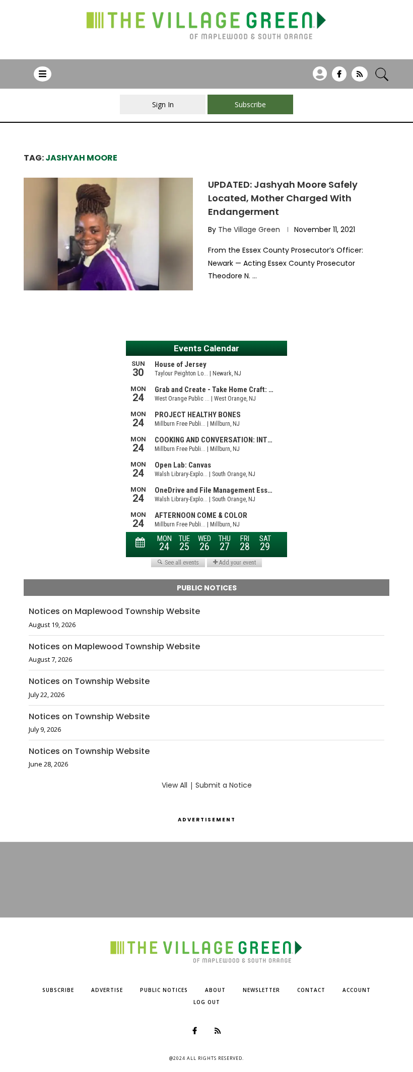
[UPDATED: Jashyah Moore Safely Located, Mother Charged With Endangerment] (108, 234)
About (215, 989)
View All (174, 785)
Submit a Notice (223, 785)
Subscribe (58, 989)
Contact (311, 989)
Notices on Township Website (89, 681)
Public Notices (164, 989)
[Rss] (360, 77)
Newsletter (261, 989)
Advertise (107, 989)
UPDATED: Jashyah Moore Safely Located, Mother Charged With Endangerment (283, 198)
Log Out (206, 1002)
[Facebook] (339, 77)
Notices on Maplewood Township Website (114, 611)
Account (356, 989)
